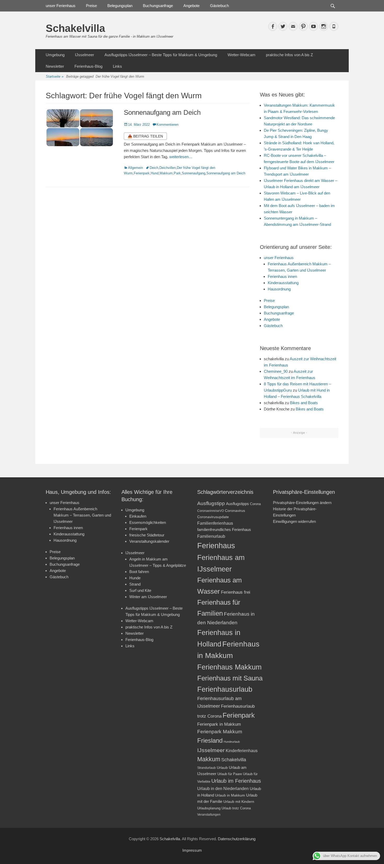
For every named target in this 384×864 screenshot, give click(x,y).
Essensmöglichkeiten (147, 522)
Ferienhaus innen (282, 276)
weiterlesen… (181, 157)
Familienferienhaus (215, 523)
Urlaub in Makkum (230, 795)
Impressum (192, 850)
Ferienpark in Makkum (219, 724)
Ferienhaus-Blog (88, 66)
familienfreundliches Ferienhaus (224, 529)
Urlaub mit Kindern (238, 801)
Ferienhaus (216, 545)
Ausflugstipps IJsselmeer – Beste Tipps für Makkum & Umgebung (160, 55)
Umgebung (55, 55)
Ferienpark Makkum (219, 731)
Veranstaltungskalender (149, 541)
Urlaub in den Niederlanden (223, 788)
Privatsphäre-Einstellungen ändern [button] (302, 502)
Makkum (166, 173)
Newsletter (55, 66)
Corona (255, 504)
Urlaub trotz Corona (236, 808)
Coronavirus (235, 511)
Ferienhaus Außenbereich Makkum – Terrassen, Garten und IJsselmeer (82, 515)
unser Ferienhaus (60, 5)
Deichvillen (167, 168)
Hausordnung (279, 289)
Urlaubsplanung (208, 808)
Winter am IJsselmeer (148, 596)
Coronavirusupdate (213, 517)
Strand (135, 584)
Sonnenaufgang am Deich (162, 112)
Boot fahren (139, 571)
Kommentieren (167, 125)
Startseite (54, 76)
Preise (91, 5)
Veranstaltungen (208, 814)
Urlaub (222, 767)
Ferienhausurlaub (224, 689)
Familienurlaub (211, 536)
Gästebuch (219, 5)
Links (117, 66)
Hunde (135, 578)
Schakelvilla (75, 28)
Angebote (191, 5)
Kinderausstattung (283, 283)
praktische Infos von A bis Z (289, 55)
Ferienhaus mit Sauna (230, 678)
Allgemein (135, 168)
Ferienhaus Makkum (229, 667)
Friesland (210, 740)
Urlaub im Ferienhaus (236, 781)
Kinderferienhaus (242, 750)
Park (177, 173)
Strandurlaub (206, 767)
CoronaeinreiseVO (210, 510)
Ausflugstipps (237, 504)
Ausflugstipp (211, 503)
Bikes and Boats (304, 402)
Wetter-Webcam (241, 55)
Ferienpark (142, 173)
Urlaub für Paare (229, 774)
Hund (155, 173)
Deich (154, 168)
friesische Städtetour (146, 535)
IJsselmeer (84, 55)
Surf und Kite (140, 590)
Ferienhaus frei (235, 592)
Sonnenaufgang (193, 173)
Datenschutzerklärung (236, 839)
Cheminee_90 (276, 371)
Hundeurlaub (232, 741)
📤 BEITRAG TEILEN (145, 136)
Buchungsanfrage (158, 5)
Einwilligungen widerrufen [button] (294, 521)
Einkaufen (137, 516)
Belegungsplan (119, 5)
